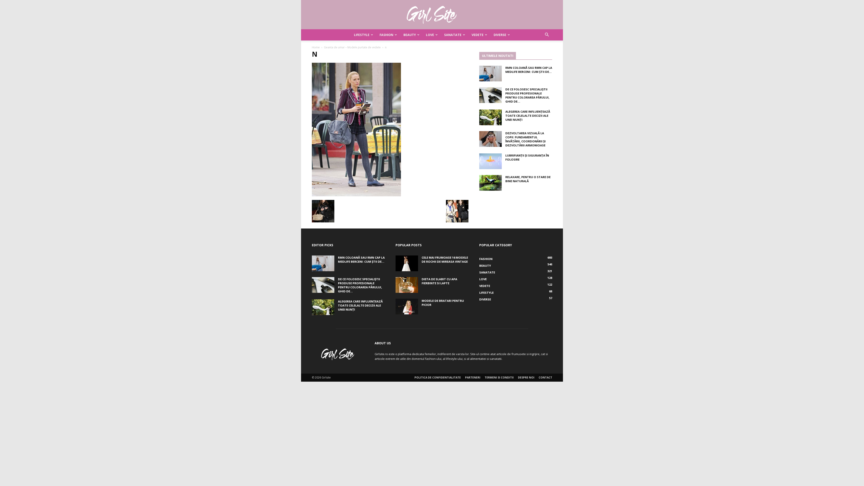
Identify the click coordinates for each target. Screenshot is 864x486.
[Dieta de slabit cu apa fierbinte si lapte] (407, 285)
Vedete (478, 35)
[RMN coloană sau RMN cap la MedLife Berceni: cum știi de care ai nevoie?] (490, 73)
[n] (356, 195)
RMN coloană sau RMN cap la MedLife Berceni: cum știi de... (528, 70)
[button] (546, 35)
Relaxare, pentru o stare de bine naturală (528, 179)
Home (316, 47)
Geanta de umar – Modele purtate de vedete (352, 47)
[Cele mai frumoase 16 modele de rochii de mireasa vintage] (407, 263)
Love (430, 35)
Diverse (500, 35)
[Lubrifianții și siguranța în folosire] (490, 161)
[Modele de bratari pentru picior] (407, 306)
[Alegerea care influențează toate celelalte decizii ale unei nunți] (490, 117)
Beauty (409, 35)
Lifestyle (361, 35)
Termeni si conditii (499, 377)
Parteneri (472, 377)
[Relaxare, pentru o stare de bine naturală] (490, 183)
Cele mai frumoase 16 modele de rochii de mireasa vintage (445, 259)
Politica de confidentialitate (437, 377)
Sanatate (452, 35)
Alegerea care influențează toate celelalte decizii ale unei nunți (527, 116)
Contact (545, 377)
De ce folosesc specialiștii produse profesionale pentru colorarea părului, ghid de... (527, 95)
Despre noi (526, 377)
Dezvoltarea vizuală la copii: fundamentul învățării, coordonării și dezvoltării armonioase (525, 139)
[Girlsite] (432, 15)
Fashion (386, 35)
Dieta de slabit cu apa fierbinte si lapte (439, 281)
